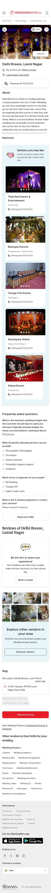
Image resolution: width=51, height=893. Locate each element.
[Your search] (4, 29)
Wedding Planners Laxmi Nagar (15, 703)
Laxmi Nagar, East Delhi (17, 75)
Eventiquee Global (18, 339)
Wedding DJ (25, 783)
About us (31, 819)
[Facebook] (4, 855)
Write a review (25, 580)
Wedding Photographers (29, 758)
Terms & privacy (23, 811)
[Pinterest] (17, 855)
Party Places (36, 788)
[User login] (47, 13)
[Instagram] (23, 855)
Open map (40, 681)
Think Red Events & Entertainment (19, 198)
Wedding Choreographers (14, 793)
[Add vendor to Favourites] (46, 29)
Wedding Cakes (9, 783)
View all (40, 54)
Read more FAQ (25, 517)
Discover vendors (25, 651)
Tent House (7, 768)
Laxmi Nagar (21, 21)
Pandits (38, 783)
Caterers (6, 752)
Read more (8, 137)
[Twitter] (11, 855)
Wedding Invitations (22, 752)
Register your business (12, 819)
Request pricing (25, 714)
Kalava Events (16, 385)
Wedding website (10, 827)
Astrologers (22, 788)
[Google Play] (33, 843)
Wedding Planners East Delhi (15, 698)
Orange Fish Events (19, 293)
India (11, 870)
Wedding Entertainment (27, 768)
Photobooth (7, 788)
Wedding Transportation (30, 763)
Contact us (7, 811)
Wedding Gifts (8, 758)
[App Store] (12, 843)
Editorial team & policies (13, 823)
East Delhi (7, 21)
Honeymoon (8, 778)
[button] (25, 562)
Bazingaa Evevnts (18, 246)
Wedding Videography (22, 773)
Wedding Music (9, 763)
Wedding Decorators (26, 778)
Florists (5, 773)
